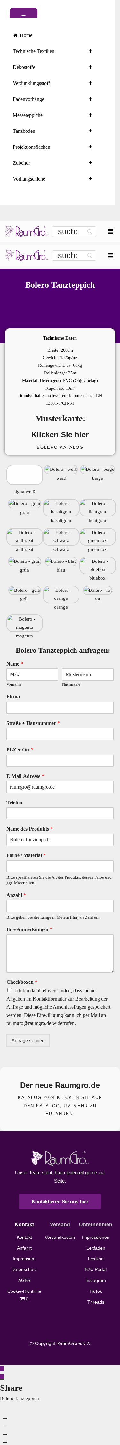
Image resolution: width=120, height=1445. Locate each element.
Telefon (14, 802)
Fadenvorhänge (28, 99)
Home (26, 35)
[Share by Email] (5, 1440)
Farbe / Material (26, 855)
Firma (13, 696)
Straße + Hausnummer (33, 723)
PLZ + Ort (20, 749)
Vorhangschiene (29, 179)
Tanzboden (24, 131)
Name (14, 663)
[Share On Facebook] (5, 1416)
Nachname (71, 684)
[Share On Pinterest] (5, 1432)
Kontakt (24, 1224)
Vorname (13, 684)
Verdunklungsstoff (31, 83)
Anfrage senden (28, 1040)
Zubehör (21, 163)
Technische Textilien (33, 51)
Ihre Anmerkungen (29, 929)
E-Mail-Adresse (25, 776)
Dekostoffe (24, 67)
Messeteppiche (28, 115)
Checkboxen (21, 982)
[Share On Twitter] (5, 1424)
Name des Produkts (29, 829)
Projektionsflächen (31, 147)
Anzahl (16, 895)
